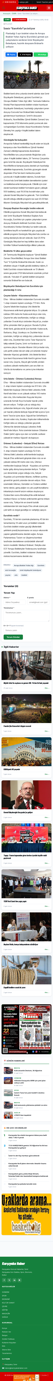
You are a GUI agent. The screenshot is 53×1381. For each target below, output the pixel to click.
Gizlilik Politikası (8, 1339)
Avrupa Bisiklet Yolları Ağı (23, 565)
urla (16, 575)
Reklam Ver (6, 1332)
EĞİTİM (5, 1310)
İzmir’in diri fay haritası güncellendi (23, 1156)
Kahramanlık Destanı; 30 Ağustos (28, 1071)
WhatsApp (42, 55)
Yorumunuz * (9, 608)
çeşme (7, 575)
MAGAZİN (6, 1313)
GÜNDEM (5, 1292)
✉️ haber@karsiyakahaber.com (14, 1368)
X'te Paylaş (26, 55)
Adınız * (7, 598)
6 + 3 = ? (14, 626)
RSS (3, 1346)
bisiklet (24, 575)
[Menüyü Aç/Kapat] (49, 7)
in (14, 1280)
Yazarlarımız (7, 1353)
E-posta (30, 598)
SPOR (4, 1296)
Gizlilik (44, 1375)
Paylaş (12, 55)
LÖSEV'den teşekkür (22, 1115)
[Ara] (4, 8)
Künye (4, 1328)
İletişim (4, 1335)
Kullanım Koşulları (9, 1343)
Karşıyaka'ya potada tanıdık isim (22, 1184)
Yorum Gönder (13, 637)
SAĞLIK (5, 1317)
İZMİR (14, 14)
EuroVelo (41, 565)
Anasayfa (6, 14)
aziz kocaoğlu (10, 570)
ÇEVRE (4, 1306)
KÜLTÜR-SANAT (8, 1303)
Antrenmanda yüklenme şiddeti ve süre (30, 1105)
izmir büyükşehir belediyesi (30, 570)
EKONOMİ (6, 1299)
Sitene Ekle (6, 1350)
